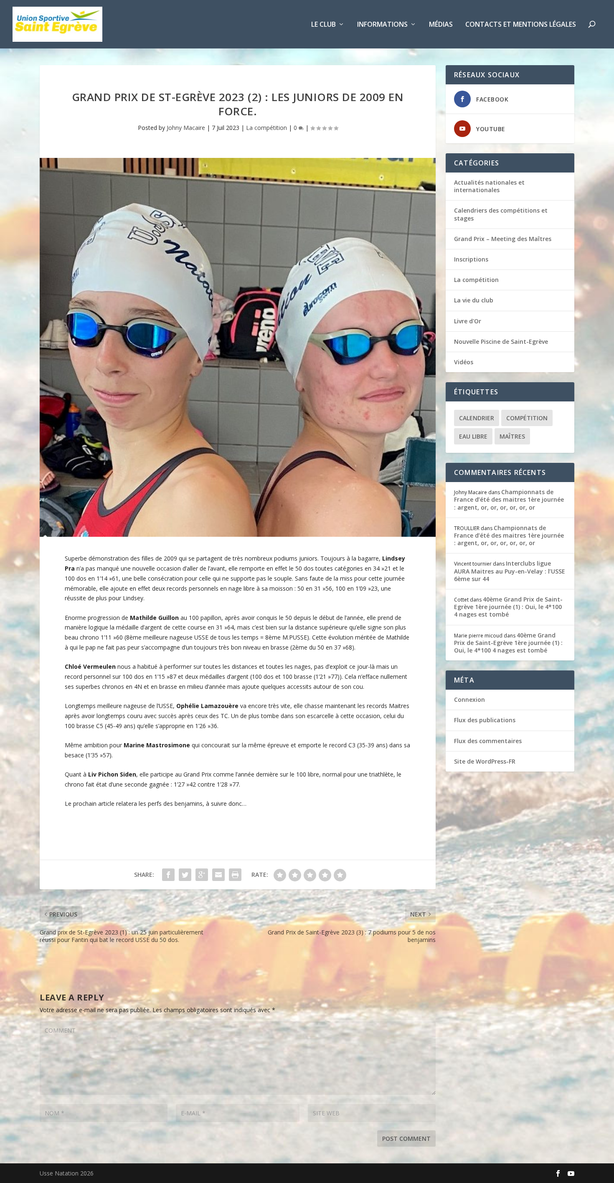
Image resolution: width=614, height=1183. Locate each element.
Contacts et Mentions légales (520, 25)
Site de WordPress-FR (484, 761)
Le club (323, 25)
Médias (441, 25)
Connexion (469, 699)
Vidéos (463, 362)
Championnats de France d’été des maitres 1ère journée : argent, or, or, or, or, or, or (509, 499)
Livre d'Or (467, 321)
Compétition (527, 418)
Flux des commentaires (488, 741)
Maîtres (512, 436)
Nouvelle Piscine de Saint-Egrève (501, 341)
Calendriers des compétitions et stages (501, 214)
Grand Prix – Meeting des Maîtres (502, 239)
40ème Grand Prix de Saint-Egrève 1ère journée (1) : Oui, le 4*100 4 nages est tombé (508, 606)
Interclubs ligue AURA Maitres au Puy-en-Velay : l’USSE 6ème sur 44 (509, 570)
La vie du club (473, 300)
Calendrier (476, 418)
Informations (382, 25)
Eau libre (473, 436)
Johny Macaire (186, 128)
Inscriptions (471, 259)
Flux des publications (484, 720)
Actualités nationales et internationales (489, 186)
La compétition (266, 128)
